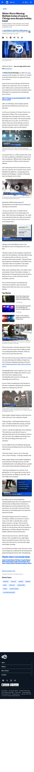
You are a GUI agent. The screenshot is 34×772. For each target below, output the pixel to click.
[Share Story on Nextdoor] (14, 37)
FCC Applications (16, 694)
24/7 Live (12, 2)
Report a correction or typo (8, 571)
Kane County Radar (8, 563)
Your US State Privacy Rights (7, 692)
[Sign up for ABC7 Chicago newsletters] (15, 680)
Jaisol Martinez (8, 30)
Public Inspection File (6, 694)
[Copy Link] (22, 37)
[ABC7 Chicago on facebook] (3, 680)
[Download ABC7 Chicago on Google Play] (14, 685)
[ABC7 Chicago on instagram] (11, 680)
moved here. (8, 68)
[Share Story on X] (6, 37)
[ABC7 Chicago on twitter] (7, 680)
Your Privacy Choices (13, 690)
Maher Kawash (24, 30)
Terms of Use (18, 692)
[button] (2, 2)
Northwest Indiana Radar (23, 563)
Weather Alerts (8, 557)
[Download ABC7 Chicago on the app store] (5, 685)
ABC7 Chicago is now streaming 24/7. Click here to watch (16, 99)
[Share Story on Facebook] (3, 37)
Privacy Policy (4, 690)
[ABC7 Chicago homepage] (6, 2)
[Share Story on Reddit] (10, 37)
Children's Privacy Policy (24, 690)
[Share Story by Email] (18, 37)
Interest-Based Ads (26, 692)
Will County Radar (8, 562)
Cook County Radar (8, 560)
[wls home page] (4, 657)
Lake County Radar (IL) (22, 562)
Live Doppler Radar (22, 557)
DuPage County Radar (23, 560)
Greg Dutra (16, 30)
